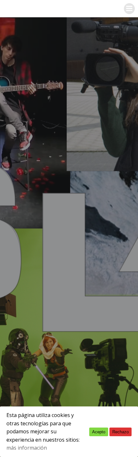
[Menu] (129, 8)
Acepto (98, 431)
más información (26, 447)
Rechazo (120, 431)
